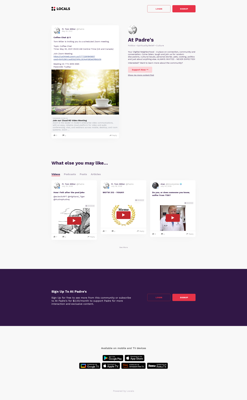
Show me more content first (141, 75)
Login (159, 9)
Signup (184, 9)
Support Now (139, 69)
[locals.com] (60, 9)
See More (123, 247)
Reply (114, 135)
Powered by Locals (123, 391)
